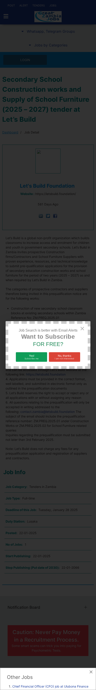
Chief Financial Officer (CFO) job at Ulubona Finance (50, 686)
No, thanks (64, 357)
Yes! (32, 357)
